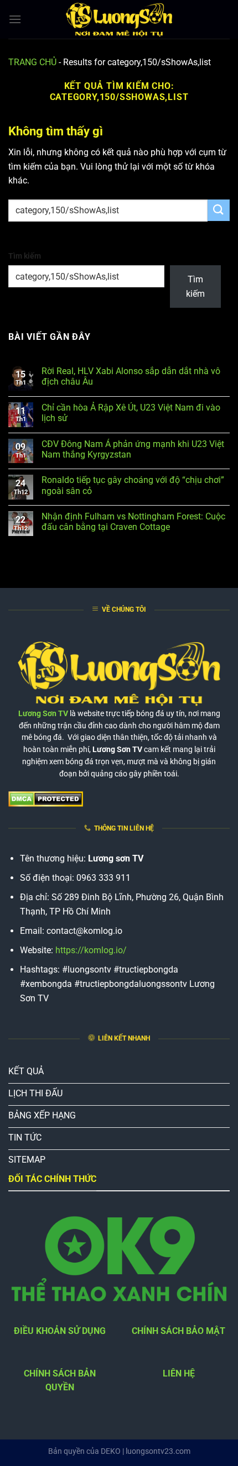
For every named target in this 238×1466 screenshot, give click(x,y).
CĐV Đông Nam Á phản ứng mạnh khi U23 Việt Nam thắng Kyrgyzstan (133, 449)
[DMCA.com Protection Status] (45, 798)
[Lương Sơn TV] (119, 19)
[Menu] (15, 19)
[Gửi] (219, 210)
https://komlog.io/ (91, 950)
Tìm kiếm (24, 256)
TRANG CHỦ (32, 62)
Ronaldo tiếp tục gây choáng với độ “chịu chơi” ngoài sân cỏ (133, 485)
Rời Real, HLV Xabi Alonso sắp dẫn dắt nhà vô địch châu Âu (131, 376)
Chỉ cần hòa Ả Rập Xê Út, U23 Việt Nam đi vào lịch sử (131, 412)
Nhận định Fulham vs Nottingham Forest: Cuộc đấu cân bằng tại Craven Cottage (133, 521)
